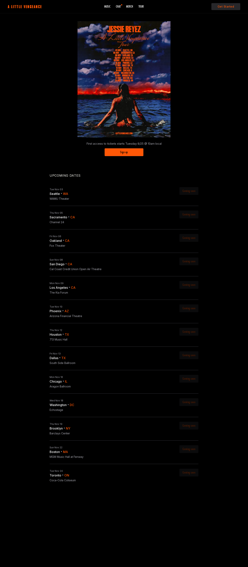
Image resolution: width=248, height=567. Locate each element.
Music (107, 6)
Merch (129, 6)
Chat (118, 6)
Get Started (226, 6)
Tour (141, 6)
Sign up (124, 152)
